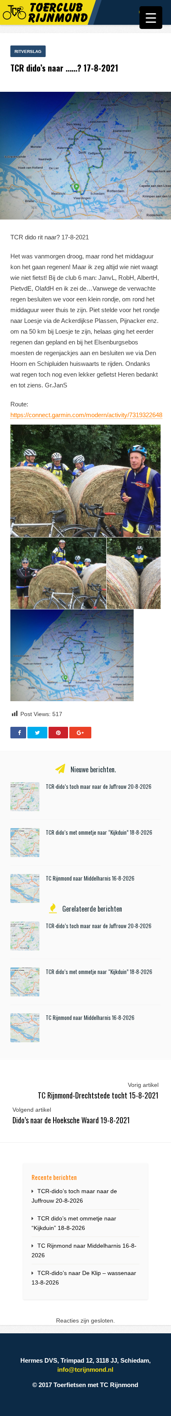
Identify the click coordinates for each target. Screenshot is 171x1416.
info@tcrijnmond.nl (85, 1369)
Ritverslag (28, 51)
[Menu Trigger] (150, 17)
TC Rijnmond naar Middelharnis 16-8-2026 (90, 878)
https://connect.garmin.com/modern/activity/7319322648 (86, 414)
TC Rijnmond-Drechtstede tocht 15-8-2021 (98, 1095)
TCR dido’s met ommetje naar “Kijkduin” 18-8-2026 (99, 832)
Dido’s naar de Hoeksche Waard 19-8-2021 (71, 1120)
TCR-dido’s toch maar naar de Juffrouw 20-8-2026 (98, 786)
